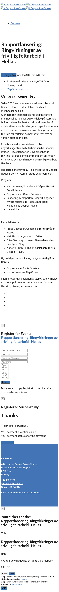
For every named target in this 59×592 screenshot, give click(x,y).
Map (9, 89)
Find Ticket (7, 442)
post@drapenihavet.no (12, 483)
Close (4, 574)
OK (4, 588)
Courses (15, 23)
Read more (17, 584)
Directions (17, 89)
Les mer (24, 579)
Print (12, 574)
